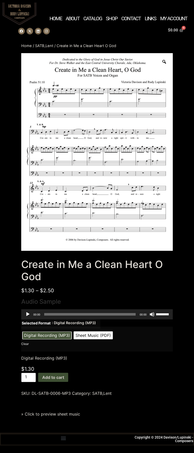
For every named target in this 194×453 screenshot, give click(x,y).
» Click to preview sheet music (50, 414)
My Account (173, 18)
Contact (131, 18)
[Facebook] (21, 31)
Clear (25, 344)
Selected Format (36, 323)
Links (150, 18)
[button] (63, 438)
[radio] (47, 335)
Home (56, 18)
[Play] (27, 314)
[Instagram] (46, 31)
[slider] (163, 313)
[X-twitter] (30, 31)
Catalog (92, 18)
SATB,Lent (44, 46)
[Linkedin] (38, 31)
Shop (111, 18)
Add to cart (53, 377)
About (73, 18)
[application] (97, 314)
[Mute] (152, 314)
